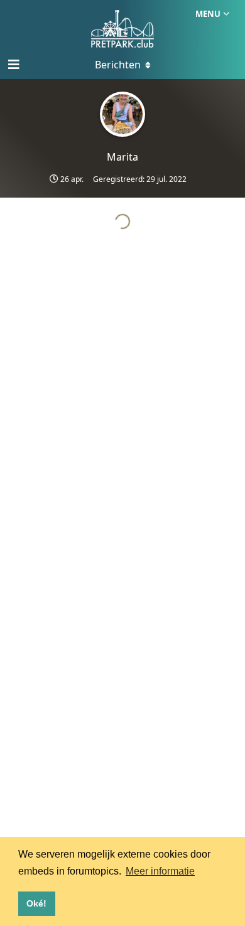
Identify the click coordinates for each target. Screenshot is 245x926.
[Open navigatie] (12, 64)
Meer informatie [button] (160, 871)
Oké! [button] (36, 903)
